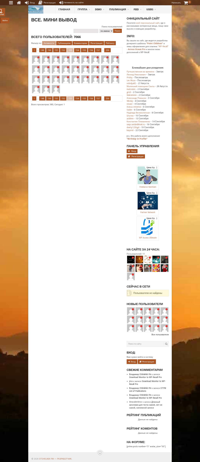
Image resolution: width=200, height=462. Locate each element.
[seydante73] (95, 59)
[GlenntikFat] (115, 69)
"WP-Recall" (163, 46)
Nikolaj (130, 101)
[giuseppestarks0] (76, 69)
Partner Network (147, 212)
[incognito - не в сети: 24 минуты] (131, 259)
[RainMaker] (156, 311)
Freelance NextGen (147, 187)
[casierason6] (66, 69)
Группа (82, 9)
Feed (136, 9)
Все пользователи (160, 334)
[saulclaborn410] (95, 79)
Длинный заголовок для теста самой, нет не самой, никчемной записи (145, 405)
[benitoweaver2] (139, 311)
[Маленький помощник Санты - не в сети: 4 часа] (164, 268)
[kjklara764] (164, 328)
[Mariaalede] (36, 79)
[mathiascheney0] (36, 59)
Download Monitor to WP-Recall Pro (145, 377)
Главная (64, 9)
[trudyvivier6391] (95, 69)
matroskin (131, 89)
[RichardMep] (85, 59)
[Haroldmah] (148, 311)
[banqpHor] (115, 79)
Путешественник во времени (140, 71)
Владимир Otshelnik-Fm (140, 374)
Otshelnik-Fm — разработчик (55, 459)
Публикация (117, 9)
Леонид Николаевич (136, 74)
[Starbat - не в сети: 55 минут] (156, 259)
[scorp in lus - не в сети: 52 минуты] (148, 259)
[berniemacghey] (36, 89)
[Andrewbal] (131, 328)
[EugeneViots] (46, 69)
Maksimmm (132, 95)
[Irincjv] (46, 79)
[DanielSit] (164, 319)
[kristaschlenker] (85, 79)
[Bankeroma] (139, 319)
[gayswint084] (131, 319)
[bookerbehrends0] (105, 59)
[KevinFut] (156, 319)
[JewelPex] (76, 59)
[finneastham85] (131, 311)
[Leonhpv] (66, 59)
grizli (129, 92)
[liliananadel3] (105, 69)
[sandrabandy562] (85, 69)
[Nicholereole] (76, 79)
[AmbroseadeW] (56, 79)
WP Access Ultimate (148, 238)
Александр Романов (136, 98)
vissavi (129, 104)
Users (149, 9)
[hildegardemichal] (148, 328)
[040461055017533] (139, 328)
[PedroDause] (56, 89)
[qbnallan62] (46, 89)
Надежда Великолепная (138, 113)
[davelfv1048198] (164, 311)
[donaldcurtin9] (46, 59)
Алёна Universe (134, 107)
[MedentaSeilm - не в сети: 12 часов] (131, 276)
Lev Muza (131, 80)
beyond (130, 130)
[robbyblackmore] (56, 69)
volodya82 (131, 83)
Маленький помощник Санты (141, 86)
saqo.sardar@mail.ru (136, 124)
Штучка (130, 115)
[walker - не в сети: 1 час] (164, 259)
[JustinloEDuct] (36, 69)
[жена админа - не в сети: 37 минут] (139, 259)
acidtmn (130, 118)
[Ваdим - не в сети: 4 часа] (156, 268)
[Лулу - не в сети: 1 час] (131, 268)
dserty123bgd (133, 127)
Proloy (130, 77)
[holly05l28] (156, 328)
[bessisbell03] (56, 59)
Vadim (129, 110)
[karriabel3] (148, 319)
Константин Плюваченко (138, 121)
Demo (98, 9)
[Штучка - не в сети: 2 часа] (139, 268)
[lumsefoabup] (66, 79)
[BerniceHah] (115, 59)
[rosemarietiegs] (105, 79)
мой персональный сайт (147, 23)
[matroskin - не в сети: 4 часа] (148, 268)
